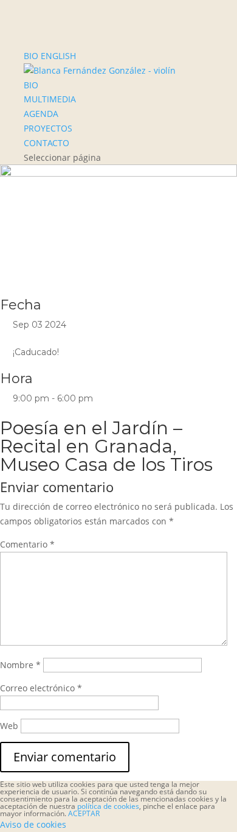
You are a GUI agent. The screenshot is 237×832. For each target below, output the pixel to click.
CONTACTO (46, 143)
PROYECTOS (48, 128)
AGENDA (41, 113)
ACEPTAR (84, 813)
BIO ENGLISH (50, 56)
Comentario (27, 544)
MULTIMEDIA (50, 99)
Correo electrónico (41, 688)
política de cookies (108, 806)
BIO (31, 85)
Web (9, 726)
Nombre (20, 665)
